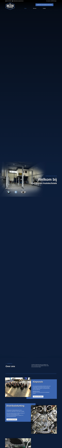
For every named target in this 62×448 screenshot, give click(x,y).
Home (25, 8)
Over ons (34, 8)
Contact (44, 8)
